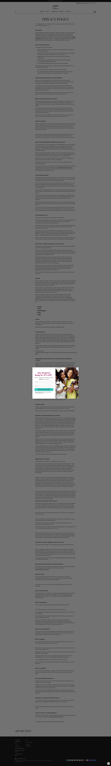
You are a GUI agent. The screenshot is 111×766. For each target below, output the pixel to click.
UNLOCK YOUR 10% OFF (44, 389)
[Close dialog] (77, 369)
